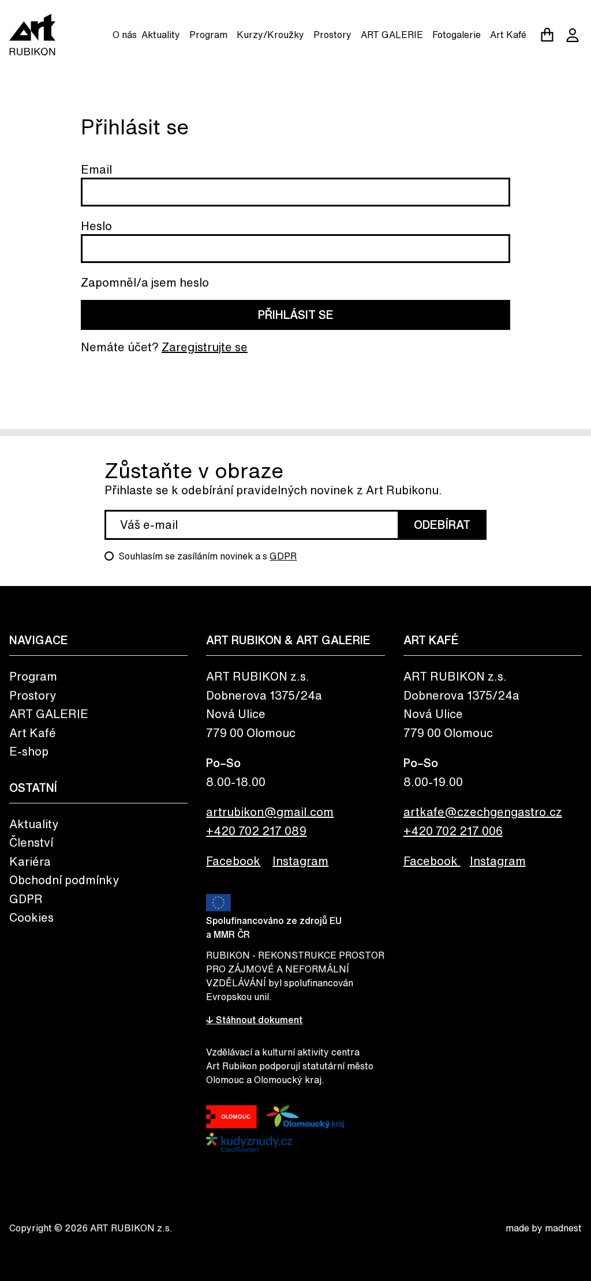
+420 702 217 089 (256, 831)
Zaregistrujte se (205, 347)
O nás (125, 34)
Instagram (300, 861)
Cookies (31, 917)
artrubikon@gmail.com (270, 812)
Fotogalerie (456, 34)
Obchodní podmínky (64, 880)
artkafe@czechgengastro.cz (482, 812)
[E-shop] (547, 35)
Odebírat (442, 525)
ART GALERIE (392, 34)
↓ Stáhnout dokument (254, 1019)
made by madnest (544, 1228)
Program (208, 34)
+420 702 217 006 (453, 831)
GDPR (283, 556)
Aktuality (160, 34)
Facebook (233, 861)
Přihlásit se (296, 315)
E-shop (28, 751)
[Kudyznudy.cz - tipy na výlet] (249, 1142)
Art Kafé (508, 34)
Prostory (332, 34)
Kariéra (30, 861)
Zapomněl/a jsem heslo (145, 282)
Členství (31, 842)
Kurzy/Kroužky (270, 34)
